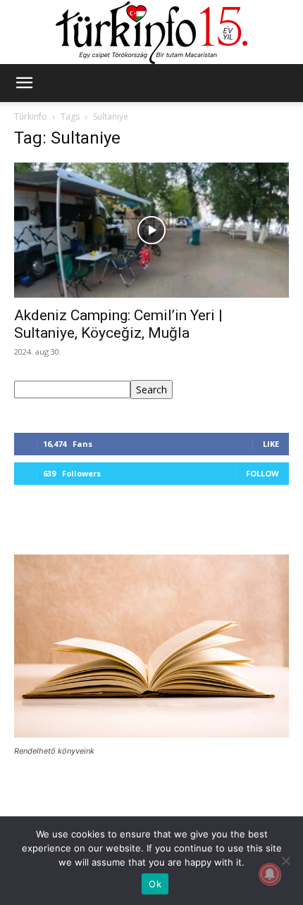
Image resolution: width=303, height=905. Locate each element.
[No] (285, 861)
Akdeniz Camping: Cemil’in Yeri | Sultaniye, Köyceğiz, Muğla (118, 324)
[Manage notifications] (270, 874)
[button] (24, 83)
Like (271, 443)
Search (151, 389)
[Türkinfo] (151, 32)
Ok (155, 884)
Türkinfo (30, 116)
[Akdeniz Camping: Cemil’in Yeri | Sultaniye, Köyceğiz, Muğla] (151, 230)
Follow (262, 473)
